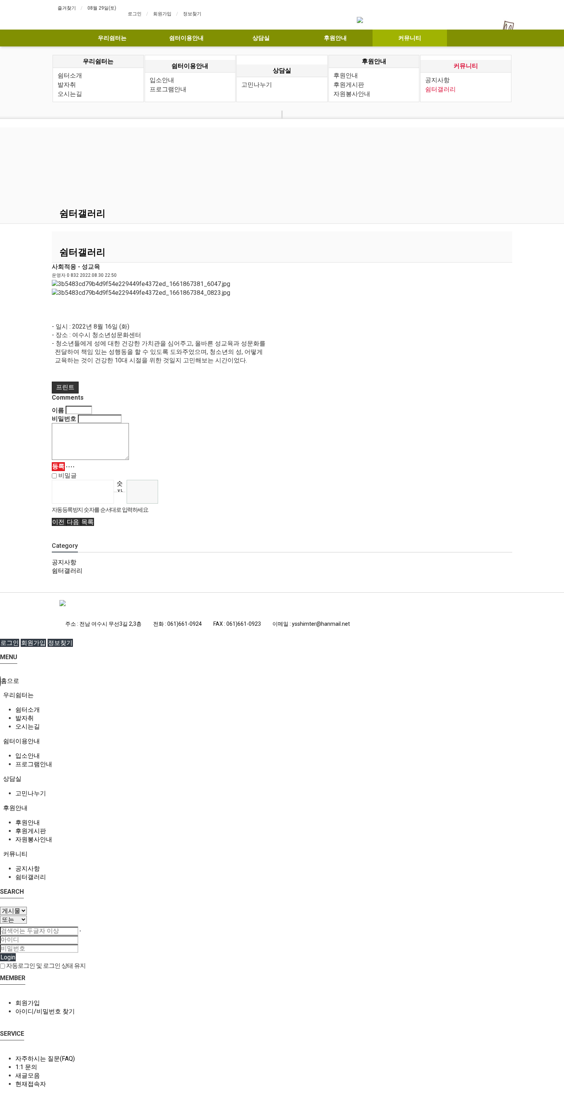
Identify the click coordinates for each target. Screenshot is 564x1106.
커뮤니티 (409, 38)
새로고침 (119, 498)
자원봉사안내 (351, 94)
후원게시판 (348, 84)
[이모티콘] (66, 466)
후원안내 (335, 38)
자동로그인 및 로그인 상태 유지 (45, 965)
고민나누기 (256, 84)
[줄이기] (73, 466)
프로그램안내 (168, 89)
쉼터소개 (70, 75)
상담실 (261, 38)
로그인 (135, 14)
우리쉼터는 (112, 38)
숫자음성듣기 (120, 486)
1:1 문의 (26, 1067)
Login (7, 957)
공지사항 (437, 80)
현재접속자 (30, 1084)
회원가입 (162, 14)
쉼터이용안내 (186, 38)
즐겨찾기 (67, 8)
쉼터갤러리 (440, 89)
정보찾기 (192, 14)
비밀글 (67, 475)
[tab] (282, 695)
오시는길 (70, 94)
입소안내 (162, 80)
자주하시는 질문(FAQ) (45, 1058)
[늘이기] (71, 466)
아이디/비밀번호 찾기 (45, 1011)
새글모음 (27, 1075)
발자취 (67, 84)
